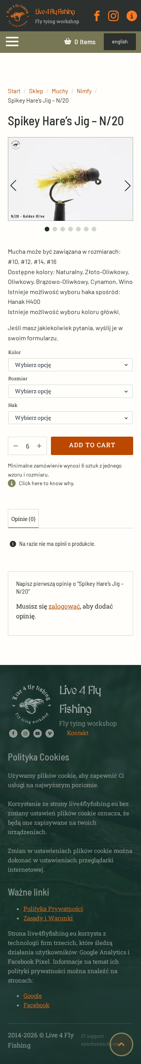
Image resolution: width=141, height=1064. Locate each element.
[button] (13, 185)
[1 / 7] (70, 178)
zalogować (64, 606)
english (120, 41)
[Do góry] (121, 1044)
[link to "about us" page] (132, 16)
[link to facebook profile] (97, 16)
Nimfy (84, 90)
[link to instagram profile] (113, 16)
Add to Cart (92, 445)
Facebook (36, 1005)
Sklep (36, 90)
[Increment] (39, 446)
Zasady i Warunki (48, 918)
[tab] (23, 518)
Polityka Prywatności (53, 908)
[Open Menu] (12, 41)
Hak (13, 405)
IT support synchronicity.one (101, 1039)
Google (33, 995)
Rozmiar (17, 378)
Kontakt (78, 733)
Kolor (14, 352)
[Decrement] (16, 446)
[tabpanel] (70, 586)
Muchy (60, 90)
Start (14, 90)
